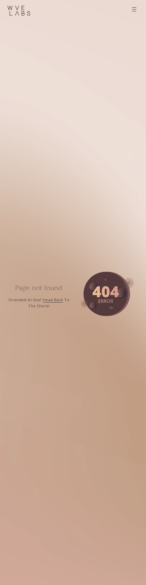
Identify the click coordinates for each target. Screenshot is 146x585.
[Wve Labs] (18, 11)
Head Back (53, 299)
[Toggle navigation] (134, 9)
